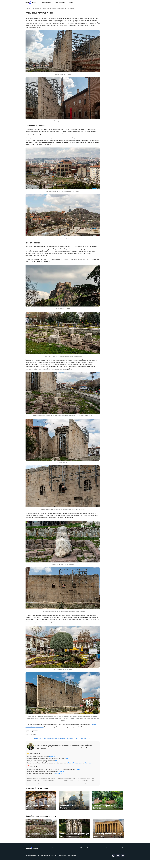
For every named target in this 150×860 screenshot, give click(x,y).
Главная (28, 8)
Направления (46, 2)
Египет (112, 847)
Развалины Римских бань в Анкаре (41, 834)
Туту (66, 758)
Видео (71, 2)
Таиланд (92, 847)
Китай (116, 847)
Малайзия (75, 847)
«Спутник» (60, 771)
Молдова (122, 847)
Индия (87, 847)
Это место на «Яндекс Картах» (79, 738)
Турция (44, 8)
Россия (48, 847)
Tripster (77, 769)
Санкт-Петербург (59, 2)
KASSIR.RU (58, 774)
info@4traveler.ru (72, 855)
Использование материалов (48, 855)
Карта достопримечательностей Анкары (51, 738)
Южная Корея (67, 847)
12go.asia (58, 761)
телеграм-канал (64, 747)
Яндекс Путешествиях (75, 763)
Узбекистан (59, 847)
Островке (88, 763)
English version (62, 855)
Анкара (49, 8)
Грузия (107, 847)
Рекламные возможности (32, 855)
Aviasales (52, 756)
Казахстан (102, 847)
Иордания (81, 847)
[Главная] (31, 2)
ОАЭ (97, 847)
